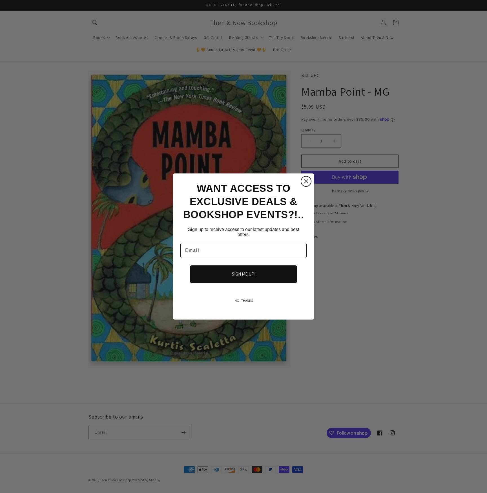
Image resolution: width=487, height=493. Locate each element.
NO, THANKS (243, 300)
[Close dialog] (306, 181)
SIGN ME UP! (243, 274)
